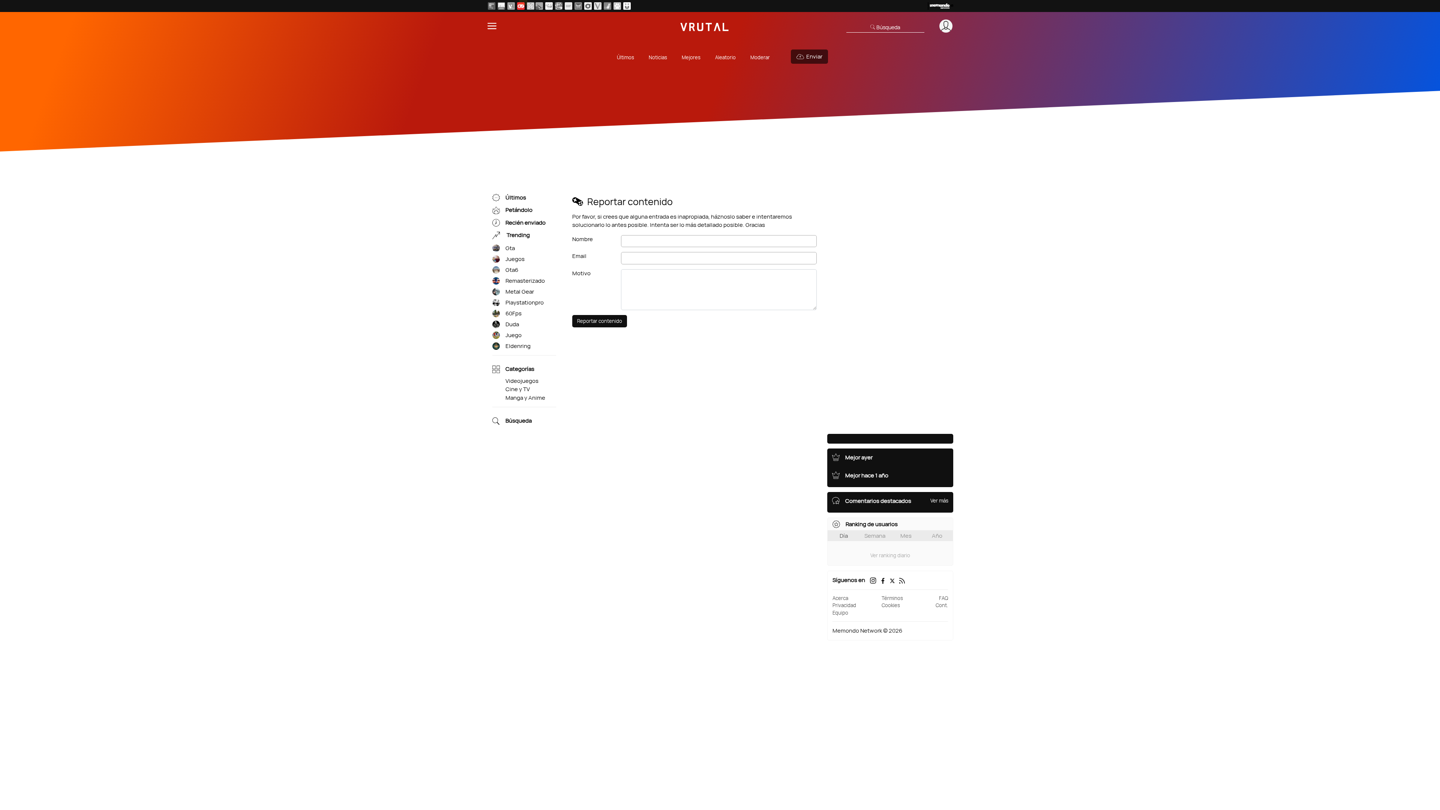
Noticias (658, 57)
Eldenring (518, 346)
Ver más (939, 500)
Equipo (840, 612)
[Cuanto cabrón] (549, 6)
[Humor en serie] (627, 6)
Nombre (582, 239)
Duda (512, 324)
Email (579, 256)
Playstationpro (525, 302)
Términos (892, 598)
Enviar (814, 56)
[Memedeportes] (530, 6)
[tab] (843, 536)
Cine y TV (518, 389)
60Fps (514, 313)
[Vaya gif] (568, 6)
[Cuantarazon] (501, 6)
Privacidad (844, 605)
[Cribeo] (588, 6)
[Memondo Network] (940, 6)
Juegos (515, 259)
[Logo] (704, 26)
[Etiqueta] (496, 248)
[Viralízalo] (598, 6)
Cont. (942, 605)
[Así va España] (539, 6)
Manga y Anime (525, 398)
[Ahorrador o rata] (607, 6)
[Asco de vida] (491, 6)
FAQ (943, 598)
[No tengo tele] (558, 6)
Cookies (891, 605)
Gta (510, 248)
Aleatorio (725, 57)
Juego (514, 335)
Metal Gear (520, 292)
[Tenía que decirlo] (578, 6)
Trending (518, 235)
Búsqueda (519, 421)
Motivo (581, 273)
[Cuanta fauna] (617, 6)
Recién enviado (526, 222)
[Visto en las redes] (511, 6)
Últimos (625, 57)
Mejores (691, 57)
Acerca (840, 598)
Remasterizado (525, 281)
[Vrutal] (521, 6)
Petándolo (519, 210)
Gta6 (512, 270)
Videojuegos (522, 381)
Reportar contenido (599, 321)
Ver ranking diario (890, 555)
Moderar (760, 57)
